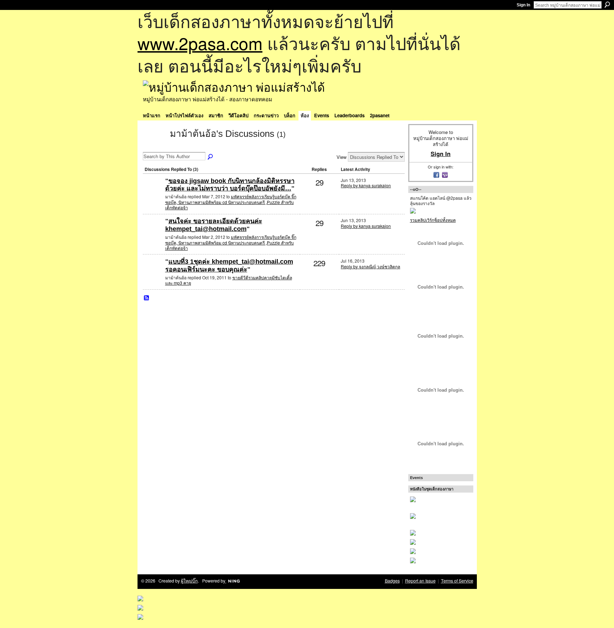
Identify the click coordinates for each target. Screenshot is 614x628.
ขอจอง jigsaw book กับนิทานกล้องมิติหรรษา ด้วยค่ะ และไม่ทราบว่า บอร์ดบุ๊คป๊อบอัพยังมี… (230, 184)
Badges (392, 581)
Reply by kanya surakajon (366, 185)
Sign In (523, 4)
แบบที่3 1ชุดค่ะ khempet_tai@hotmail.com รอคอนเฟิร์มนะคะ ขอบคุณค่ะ (229, 265)
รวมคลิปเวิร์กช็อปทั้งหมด (433, 220)
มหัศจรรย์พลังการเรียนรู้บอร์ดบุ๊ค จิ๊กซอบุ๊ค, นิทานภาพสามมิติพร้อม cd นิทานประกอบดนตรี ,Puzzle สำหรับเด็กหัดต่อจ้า (230, 201)
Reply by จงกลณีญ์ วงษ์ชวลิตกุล (370, 266)
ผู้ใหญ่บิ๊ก (189, 581)
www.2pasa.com (200, 43)
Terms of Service (457, 581)
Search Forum (211, 157)
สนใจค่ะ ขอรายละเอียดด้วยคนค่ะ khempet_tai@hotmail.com (213, 225)
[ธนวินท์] (153, 192)
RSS (147, 298)
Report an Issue (420, 581)
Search (607, 4)
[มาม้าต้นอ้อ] (154, 146)
